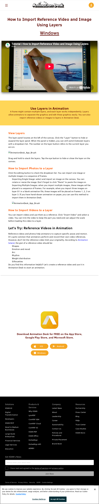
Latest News (57, 408)
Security (32, 482)
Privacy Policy (23, 482)
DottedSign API (35, 444)
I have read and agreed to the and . (37, 468)
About (54, 412)
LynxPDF (32, 415)
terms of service (41, 468)
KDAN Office (33, 436)
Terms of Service (11, 482)
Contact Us (56, 428)
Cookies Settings (39, 499)
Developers (9, 419)
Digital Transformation (11, 413)
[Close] (95, 489)
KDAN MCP (9, 423)
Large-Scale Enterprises (10, 435)
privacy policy (57, 468)
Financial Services (12, 440)
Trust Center (81, 424)
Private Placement (59, 439)
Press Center (81, 412)
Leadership (56, 416)
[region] (49, 494)
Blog (77, 416)
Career (55, 420)
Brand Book (57, 443)
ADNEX (31, 448)
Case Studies (81, 428)
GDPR (38, 482)
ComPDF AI (33, 427)
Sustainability (57, 424)
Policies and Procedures (57, 433)
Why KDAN (33, 411)
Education (9, 449)
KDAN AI (8, 408)
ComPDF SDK (34, 419)
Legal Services (11, 444)
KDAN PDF (33, 431)
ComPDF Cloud (35, 423)
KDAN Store (80, 432)
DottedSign (33, 440)
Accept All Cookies (58, 499)
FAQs (78, 420)
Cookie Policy (21, 494)
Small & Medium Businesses (12, 428)
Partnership (80, 408)
